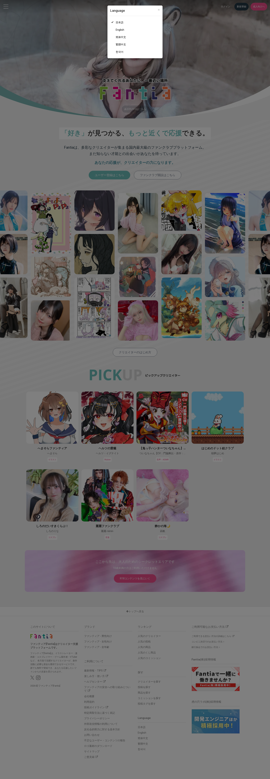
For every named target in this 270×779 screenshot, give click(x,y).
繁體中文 (121, 44)
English (120, 29)
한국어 (119, 51)
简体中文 (121, 37)
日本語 (119, 22)
